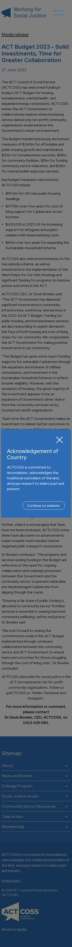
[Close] (59, 439)
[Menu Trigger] (58, 15)
